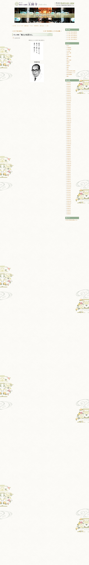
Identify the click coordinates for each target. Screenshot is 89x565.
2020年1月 (69, 138)
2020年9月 (69, 124)
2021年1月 (69, 116)
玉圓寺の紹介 (26, 25)
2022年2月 (69, 93)
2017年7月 (69, 188)
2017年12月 (69, 183)
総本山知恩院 (69, 74)
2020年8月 (69, 125)
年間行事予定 (36, 25)
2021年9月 (69, 102)
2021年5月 (69, 109)
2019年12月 (69, 140)
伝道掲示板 (69, 56)
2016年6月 (69, 210)
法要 (68, 67)
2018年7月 (69, 170)
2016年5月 (69, 212)
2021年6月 (69, 107)
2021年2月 (69, 115)
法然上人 (68, 65)
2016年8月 (69, 206)
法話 (68, 69)
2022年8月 (69, 82)
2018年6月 (69, 172)
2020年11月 (69, 120)
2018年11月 (69, 163)
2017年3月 (69, 195)
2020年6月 (69, 129)
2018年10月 (69, 165)
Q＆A (68, 45)
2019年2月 (69, 158)
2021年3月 (69, 113)
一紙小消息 (69, 49)
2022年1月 (69, 95)
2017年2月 (69, 197)
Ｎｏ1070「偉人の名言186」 (72, 32)
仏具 (68, 54)
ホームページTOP (20, 25)
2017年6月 (69, 190)
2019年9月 (69, 145)
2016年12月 (69, 201)
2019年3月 (69, 156)
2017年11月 (69, 185)
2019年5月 (69, 152)
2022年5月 (69, 88)
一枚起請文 (69, 47)
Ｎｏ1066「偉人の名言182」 (72, 39)
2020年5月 (69, 131)
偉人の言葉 (69, 60)
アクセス (31, 25)
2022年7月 (69, 84)
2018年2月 (69, 179)
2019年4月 (69, 154)
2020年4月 (69, 133)
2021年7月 (69, 106)
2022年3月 (69, 91)
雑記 (68, 76)
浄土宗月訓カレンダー (71, 72)
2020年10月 (69, 122)
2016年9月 (69, 204)
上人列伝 (68, 51)
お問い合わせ (42, 25)
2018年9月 (69, 167)
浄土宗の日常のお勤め (71, 70)
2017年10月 (69, 186)
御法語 (68, 61)
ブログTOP (14, 25)
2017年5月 (69, 192)
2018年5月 (69, 174)
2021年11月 (69, 98)
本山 (68, 63)
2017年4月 (69, 194)
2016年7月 (69, 208)
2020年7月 (69, 127)
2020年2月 (69, 136)
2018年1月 (69, 181)
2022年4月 (69, 89)
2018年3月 (69, 177)
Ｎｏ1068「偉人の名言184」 (72, 35)
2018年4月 (69, 176)
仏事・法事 (69, 52)
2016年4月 (69, 213)
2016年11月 (69, 203)
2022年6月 (69, 86)
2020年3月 (69, 134)
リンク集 (46, 25)
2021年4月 (69, 111)
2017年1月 (69, 199)
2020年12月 (69, 118)
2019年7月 (69, 149)
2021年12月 (69, 97)
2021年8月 (69, 104)
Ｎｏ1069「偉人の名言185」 (72, 33)
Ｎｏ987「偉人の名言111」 (18, 31)
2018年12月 (69, 161)
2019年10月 (69, 143)
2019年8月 (69, 147)
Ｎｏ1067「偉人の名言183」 (72, 37)
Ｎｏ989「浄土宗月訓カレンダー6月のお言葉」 (52, 31)
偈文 (68, 58)
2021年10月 (69, 100)
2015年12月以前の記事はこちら (71, 220)
